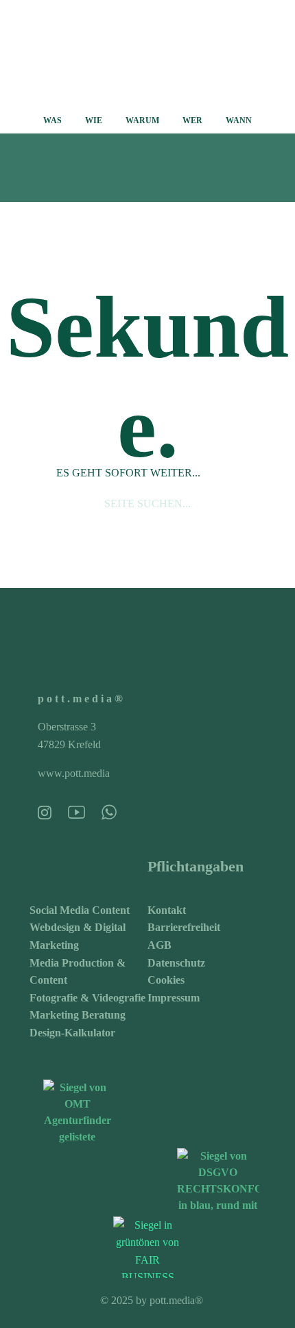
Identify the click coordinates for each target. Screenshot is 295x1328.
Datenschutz (176, 963)
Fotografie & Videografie (87, 998)
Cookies (166, 980)
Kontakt (167, 910)
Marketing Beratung (78, 1015)
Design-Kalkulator (72, 1032)
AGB (160, 945)
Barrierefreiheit (184, 927)
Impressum (174, 998)
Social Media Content (80, 910)
